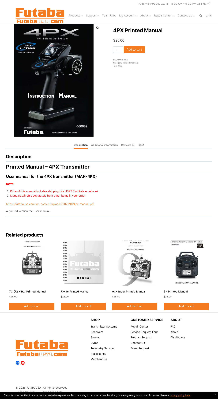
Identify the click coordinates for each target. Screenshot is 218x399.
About (174, 332)
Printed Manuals (130, 63)
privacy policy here (180, 395)
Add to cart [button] (32, 306)
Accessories (98, 353)
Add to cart (134, 49)
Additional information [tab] (104, 144)
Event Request (140, 348)
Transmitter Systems (104, 326)
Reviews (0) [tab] (128, 144)
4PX (120, 66)
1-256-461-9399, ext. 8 (152, 3)
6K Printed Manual (176, 291)
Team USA (109, 15)
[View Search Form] (201, 16)
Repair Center (139, 326)
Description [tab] (81, 144)
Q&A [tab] (141, 144)
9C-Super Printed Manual (129, 291)
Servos (95, 337)
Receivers (97, 332)
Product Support (141, 337)
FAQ (173, 326)
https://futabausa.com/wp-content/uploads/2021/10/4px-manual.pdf (50, 204)
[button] (98, 28)
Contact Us (138, 342)
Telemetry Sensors (103, 348)
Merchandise (99, 359)
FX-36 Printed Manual (75, 291)
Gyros (94, 342)
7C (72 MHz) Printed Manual (27, 291)
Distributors (177, 337)
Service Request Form (144, 332)
